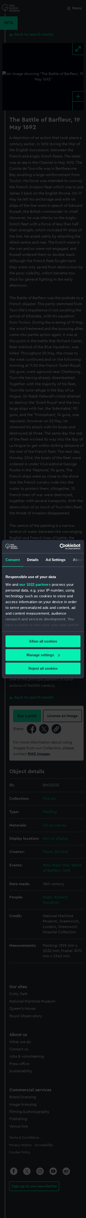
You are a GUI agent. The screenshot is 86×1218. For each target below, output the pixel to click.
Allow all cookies (43, 641)
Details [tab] (33, 560)
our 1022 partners (35, 584)
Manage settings (40, 655)
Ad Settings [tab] (55, 560)
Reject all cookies (43, 668)
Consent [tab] (12, 560)
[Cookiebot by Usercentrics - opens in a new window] (61, 546)
